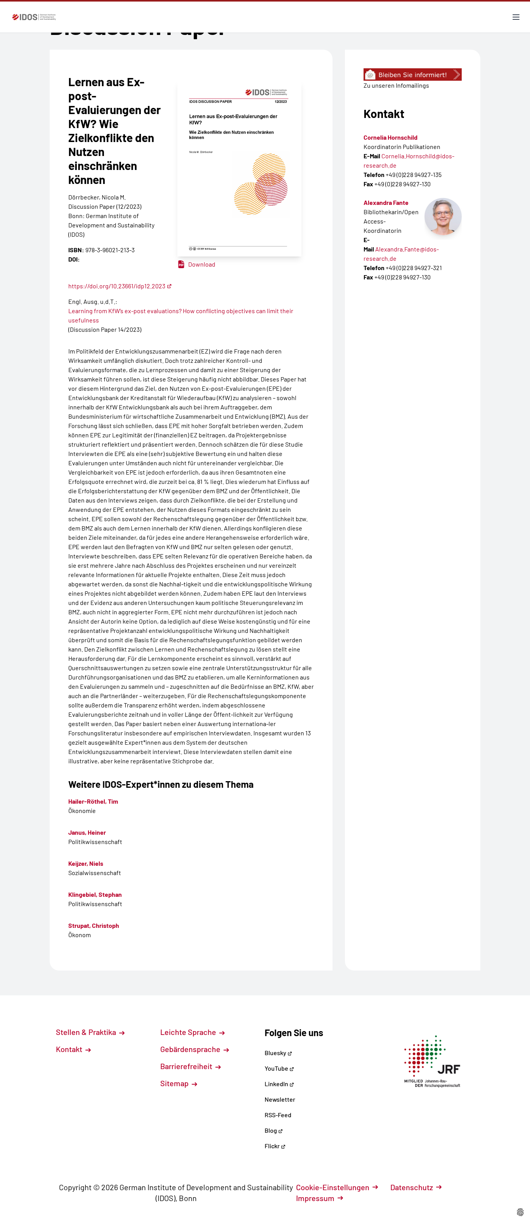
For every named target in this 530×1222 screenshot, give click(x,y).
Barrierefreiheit (187, 1066)
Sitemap (175, 1083)
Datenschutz (411, 1187)
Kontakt (70, 1049)
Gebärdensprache (191, 1049)
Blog (271, 1130)
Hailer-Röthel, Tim (93, 801)
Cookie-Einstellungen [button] (332, 1187)
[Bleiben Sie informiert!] (413, 74)
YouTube (277, 1068)
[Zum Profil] (443, 216)
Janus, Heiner (87, 832)
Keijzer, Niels (85, 863)
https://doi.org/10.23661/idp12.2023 (116, 285)
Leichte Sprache (189, 1032)
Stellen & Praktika (87, 1032)
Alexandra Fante (386, 202)
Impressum (315, 1198)
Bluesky (276, 1052)
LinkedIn (277, 1083)
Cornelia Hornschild (390, 137)
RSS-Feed (278, 1114)
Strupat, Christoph (93, 925)
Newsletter (280, 1099)
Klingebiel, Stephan (95, 894)
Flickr (273, 1145)
